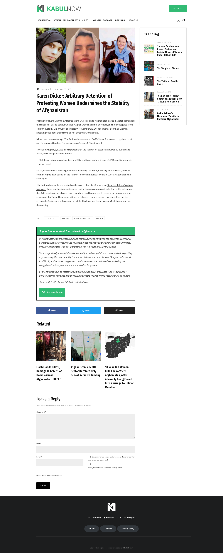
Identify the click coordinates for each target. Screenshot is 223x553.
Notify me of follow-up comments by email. (105, 467)
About (92, 528)
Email (39, 457)
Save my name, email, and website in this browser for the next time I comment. (111, 458)
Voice (85, 20)
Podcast (107, 20)
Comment (41, 412)
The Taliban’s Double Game (167, 83)
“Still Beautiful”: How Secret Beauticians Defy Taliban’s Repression (169, 98)
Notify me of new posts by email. (49, 475)
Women (97, 20)
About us (133, 20)
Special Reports (71, 20)
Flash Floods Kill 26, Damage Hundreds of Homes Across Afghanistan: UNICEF (49, 373)
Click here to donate (51, 292)
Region (57, 20)
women (100, 218)
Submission (120, 20)
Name (39, 443)
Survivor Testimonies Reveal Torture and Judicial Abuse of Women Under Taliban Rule (169, 50)
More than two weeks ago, (50, 139)
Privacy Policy (128, 528)
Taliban (66, 218)
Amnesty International (109, 170)
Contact (108, 528)
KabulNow (45, 89)
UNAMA (92, 170)
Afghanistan (44, 20)
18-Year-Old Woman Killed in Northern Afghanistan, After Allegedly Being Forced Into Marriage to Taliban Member (119, 377)
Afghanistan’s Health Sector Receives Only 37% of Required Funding (85, 371)
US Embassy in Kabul (83, 218)
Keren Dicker (52, 218)
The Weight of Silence (168, 68)
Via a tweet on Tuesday (66, 128)
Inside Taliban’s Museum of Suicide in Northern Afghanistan (168, 116)
